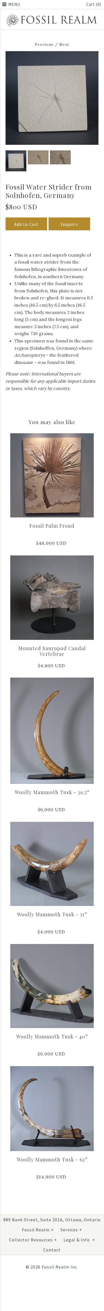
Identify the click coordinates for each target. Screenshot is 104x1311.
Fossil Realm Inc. (60, 1267)
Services (71, 1229)
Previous (44, 44)
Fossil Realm (38, 1229)
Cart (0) (93, 4)
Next (64, 44)
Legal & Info (79, 1240)
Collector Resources (33, 1240)
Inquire (69, 224)
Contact (52, 1250)
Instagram (50, 1285)
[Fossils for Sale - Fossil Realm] (52, 15)
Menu (14, 4)
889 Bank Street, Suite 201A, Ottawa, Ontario (52, 1219)
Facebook (37, 1285)
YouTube (63, 1285)
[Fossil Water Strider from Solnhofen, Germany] (52, 54)
